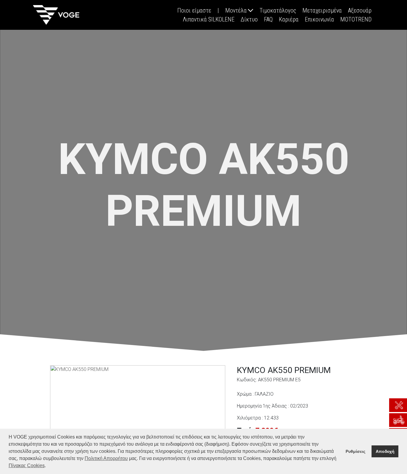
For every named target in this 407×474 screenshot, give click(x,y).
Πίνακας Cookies (27, 465)
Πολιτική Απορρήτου (106, 458)
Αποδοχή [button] (385, 451)
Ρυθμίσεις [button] (355, 451)
